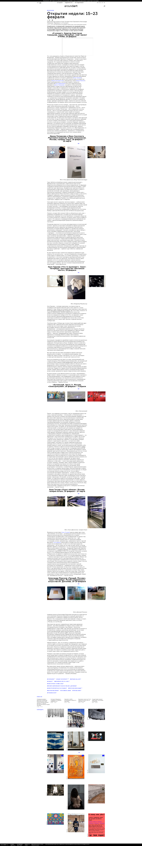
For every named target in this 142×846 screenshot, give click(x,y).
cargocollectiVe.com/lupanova (38, 844)
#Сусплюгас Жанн (65, 690)
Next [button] (78, 143)
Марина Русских (70, 24)
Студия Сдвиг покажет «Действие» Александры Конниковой (97, 700)
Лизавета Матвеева (83, 24)
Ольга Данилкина (64, 24)
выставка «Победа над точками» (60, 310)
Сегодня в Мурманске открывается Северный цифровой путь (56, 700)
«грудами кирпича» (63, 549)
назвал (83, 446)
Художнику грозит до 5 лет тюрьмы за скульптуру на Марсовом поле (84, 700)
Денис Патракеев (59, 85)
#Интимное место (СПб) (62, 681)
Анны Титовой (66, 532)
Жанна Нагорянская (57, 80)
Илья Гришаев (77, 77)
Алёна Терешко (80, 80)
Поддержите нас (68, 2)
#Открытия (50, 10)
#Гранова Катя (52, 692)
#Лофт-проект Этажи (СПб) (55, 683)
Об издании (60, 2)
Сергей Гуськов (76, 24)
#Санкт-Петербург (62, 679)
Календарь (40, 709)
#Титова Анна (77, 690)
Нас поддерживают (79, 2)
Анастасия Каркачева (57, 24)
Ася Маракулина (60, 83)
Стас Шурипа (57, 542)
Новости (39, 696)
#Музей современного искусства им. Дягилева (62, 685)
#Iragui (50, 681)
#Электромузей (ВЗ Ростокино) (57, 688)
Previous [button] (74, 143)
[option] (56, 152)
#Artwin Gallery (75, 679)
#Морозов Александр (75, 688)
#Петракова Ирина (53, 690)
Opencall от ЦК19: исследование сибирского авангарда (70, 700)
